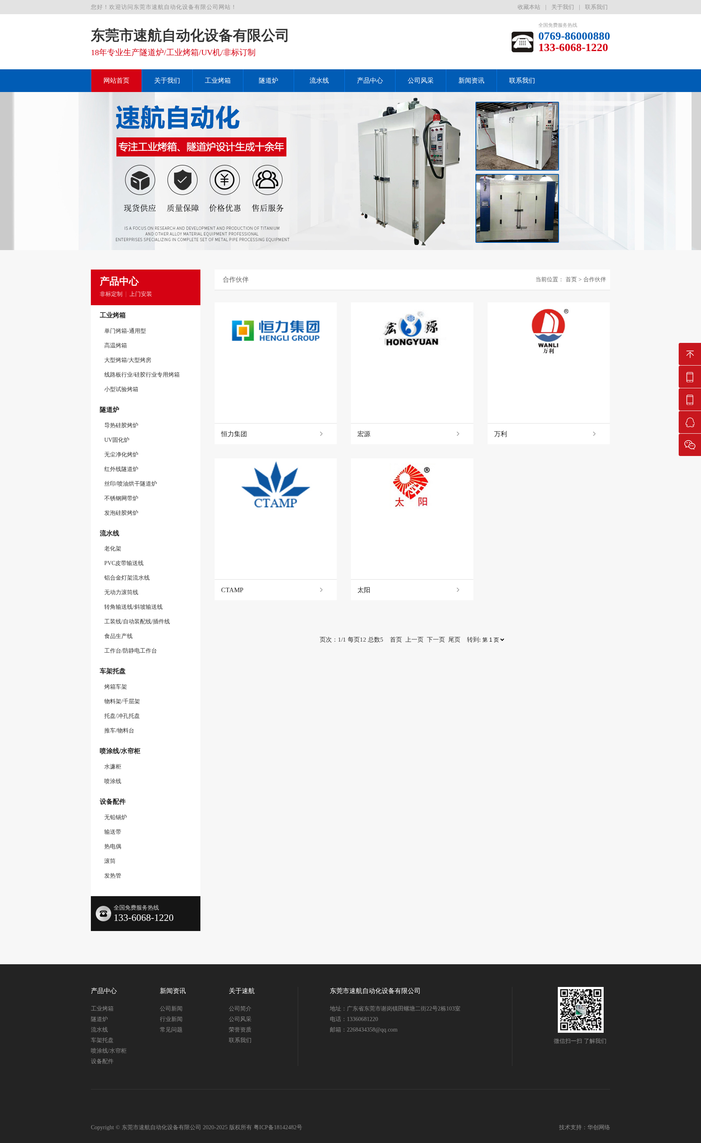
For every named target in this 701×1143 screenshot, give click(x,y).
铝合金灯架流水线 (127, 578)
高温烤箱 (115, 345)
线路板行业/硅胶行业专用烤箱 (142, 375)
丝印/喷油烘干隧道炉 (130, 484)
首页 (571, 279)
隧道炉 (268, 80)
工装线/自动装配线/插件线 (137, 622)
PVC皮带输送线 (124, 563)
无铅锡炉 (115, 817)
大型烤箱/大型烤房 (127, 360)
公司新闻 (171, 1009)
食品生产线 (118, 636)
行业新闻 (171, 1019)
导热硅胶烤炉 (121, 425)
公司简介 (240, 1009)
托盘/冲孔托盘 (122, 716)
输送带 (112, 832)
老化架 (112, 549)
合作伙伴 (594, 279)
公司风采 (421, 80)
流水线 (319, 80)
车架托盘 (113, 671)
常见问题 (171, 1030)
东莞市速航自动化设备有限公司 (375, 990)
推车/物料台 (119, 731)
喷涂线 (112, 781)
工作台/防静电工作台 (130, 651)
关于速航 (242, 990)
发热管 (112, 876)
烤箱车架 (115, 687)
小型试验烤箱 (121, 389)
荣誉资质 (240, 1030)
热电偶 (112, 846)
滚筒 (110, 861)
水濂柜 (112, 767)
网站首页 (116, 80)
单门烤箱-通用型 (125, 331)
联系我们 (596, 7)
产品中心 (370, 80)
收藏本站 (529, 7)
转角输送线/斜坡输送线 (133, 607)
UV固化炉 (116, 440)
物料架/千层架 (122, 701)
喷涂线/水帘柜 (120, 750)
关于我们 (562, 7)
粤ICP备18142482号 (278, 1127)
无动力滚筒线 (121, 592)
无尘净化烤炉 (121, 455)
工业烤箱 (218, 80)
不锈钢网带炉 (121, 498)
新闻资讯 (471, 80)
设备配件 (113, 801)
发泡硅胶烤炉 (121, 513)
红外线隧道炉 (121, 469)
